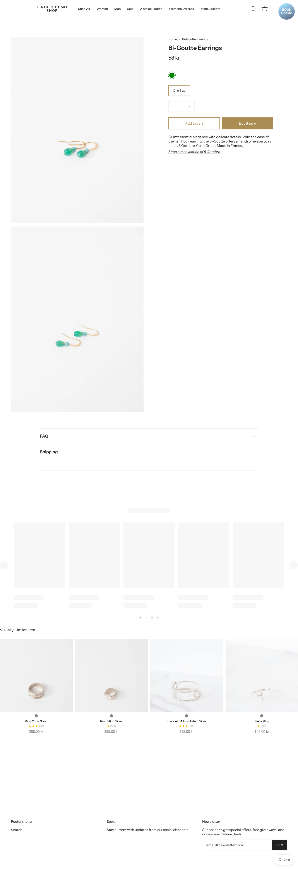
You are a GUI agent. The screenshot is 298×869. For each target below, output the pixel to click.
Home (172, 39)
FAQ (44, 436)
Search (16, 830)
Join (279, 845)
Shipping (49, 451)
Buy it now (247, 123)
